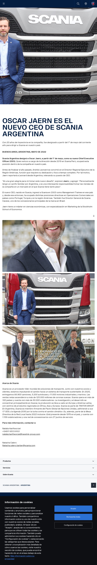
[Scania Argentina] (93, 4)
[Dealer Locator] (85, 3)
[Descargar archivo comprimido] (94, 216)
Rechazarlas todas (73, 517)
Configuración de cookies (73, 525)
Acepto (73, 509)
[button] (48, 461)
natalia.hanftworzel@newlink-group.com (21, 434)
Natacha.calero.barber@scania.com (18, 445)
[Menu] (4, 4)
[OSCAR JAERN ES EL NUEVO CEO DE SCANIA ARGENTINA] (48, 246)
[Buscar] (78, 3)
